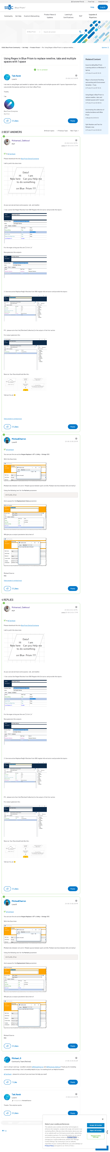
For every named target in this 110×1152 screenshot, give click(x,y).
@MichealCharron (37, 1067)
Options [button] (104, 47)
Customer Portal (78, 1)
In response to (22, 1100)
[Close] (102, 1119)
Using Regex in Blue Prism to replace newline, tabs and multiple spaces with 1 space (95, 97)
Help (92, 7)
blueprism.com (103, 1)
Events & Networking (31, 16)
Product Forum (35, 47)
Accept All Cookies (96, 1125)
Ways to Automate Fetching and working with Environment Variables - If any (95, 82)
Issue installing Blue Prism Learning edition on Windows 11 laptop (96, 67)
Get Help (18, 16)
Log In (102, 7)
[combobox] (62, 31)
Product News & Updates (50, 15)
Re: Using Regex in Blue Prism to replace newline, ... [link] (58, 47)
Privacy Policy (49, 1146)
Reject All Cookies (96, 1130)
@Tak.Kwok (11, 154)
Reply (72, 121)
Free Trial (91, 1)
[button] (7, 120)
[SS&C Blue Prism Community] (15, 7)
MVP (80, 16)
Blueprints (90, 117)
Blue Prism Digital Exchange (30, 158)
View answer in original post (13, 419)
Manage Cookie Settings (96, 1136)
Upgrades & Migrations (93, 15)
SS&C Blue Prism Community (11, 47)
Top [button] (5, 1131)
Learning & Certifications (68, 15)
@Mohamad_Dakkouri (54, 1067)
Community (8, 16)
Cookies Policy (72, 1137)
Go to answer (42, 69)
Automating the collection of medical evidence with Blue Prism (95, 112)
